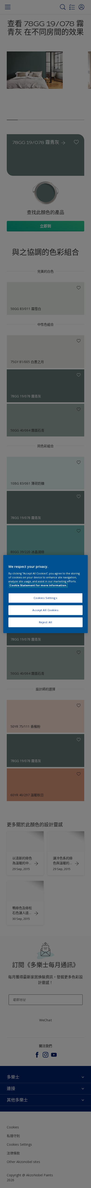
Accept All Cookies (45, 610)
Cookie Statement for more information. (38, 585)
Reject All (45, 622)
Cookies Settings (45, 598)
